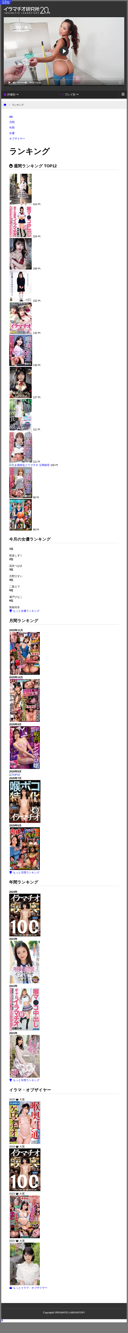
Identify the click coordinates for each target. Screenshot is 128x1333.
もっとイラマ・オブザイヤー (29, 1287)
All (11, 116)
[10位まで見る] (24, 673)
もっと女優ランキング (25, 610)
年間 (12, 127)
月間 (12, 122)
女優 (12, 133)
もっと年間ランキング (25, 1080)
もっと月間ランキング (25, 872)
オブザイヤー (17, 138)
